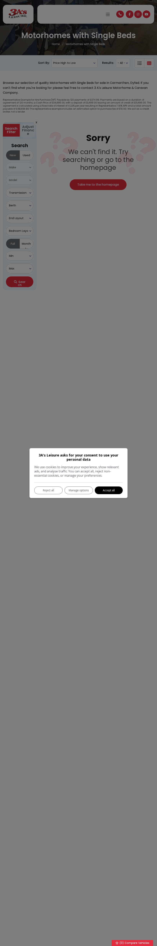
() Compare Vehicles (134, 943)
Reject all (48, 490)
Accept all (109, 490)
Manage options (79, 490)
